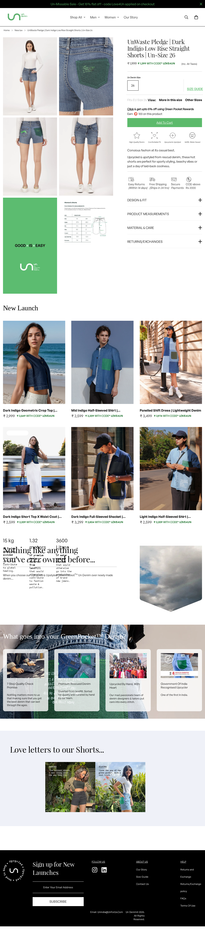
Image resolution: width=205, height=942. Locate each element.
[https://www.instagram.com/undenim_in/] (95, 870)
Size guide (195, 89)
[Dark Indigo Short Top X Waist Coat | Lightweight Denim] (34, 468)
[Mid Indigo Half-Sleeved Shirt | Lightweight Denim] (102, 362)
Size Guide (142, 876)
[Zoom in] (49, 45)
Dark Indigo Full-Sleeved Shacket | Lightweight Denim (97, 517)
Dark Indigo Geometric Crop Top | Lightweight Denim (28, 410)
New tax (18, 30)
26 (133, 85)
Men (93, 17)
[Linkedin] (104, 870)
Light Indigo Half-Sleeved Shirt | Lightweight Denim (164, 517)
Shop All (76, 17)
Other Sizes (193, 100)
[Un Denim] (17, 17)
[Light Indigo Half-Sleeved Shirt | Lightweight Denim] (171, 468)
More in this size (170, 100)
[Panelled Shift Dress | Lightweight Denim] (171, 362)
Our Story (131, 17)
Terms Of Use (187, 905)
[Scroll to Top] (197, 920)
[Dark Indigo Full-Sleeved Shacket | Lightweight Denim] (102, 468)
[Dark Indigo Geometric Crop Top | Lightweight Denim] (34, 362)
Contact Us (142, 883)
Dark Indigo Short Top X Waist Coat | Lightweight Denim (31, 517)
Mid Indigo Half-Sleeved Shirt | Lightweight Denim (94, 410)
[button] (196, 17)
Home (7, 30)
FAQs (183, 898)
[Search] (186, 17)
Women (110, 17)
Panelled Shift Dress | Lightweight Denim (170, 410)
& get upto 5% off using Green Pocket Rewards (160, 109)
